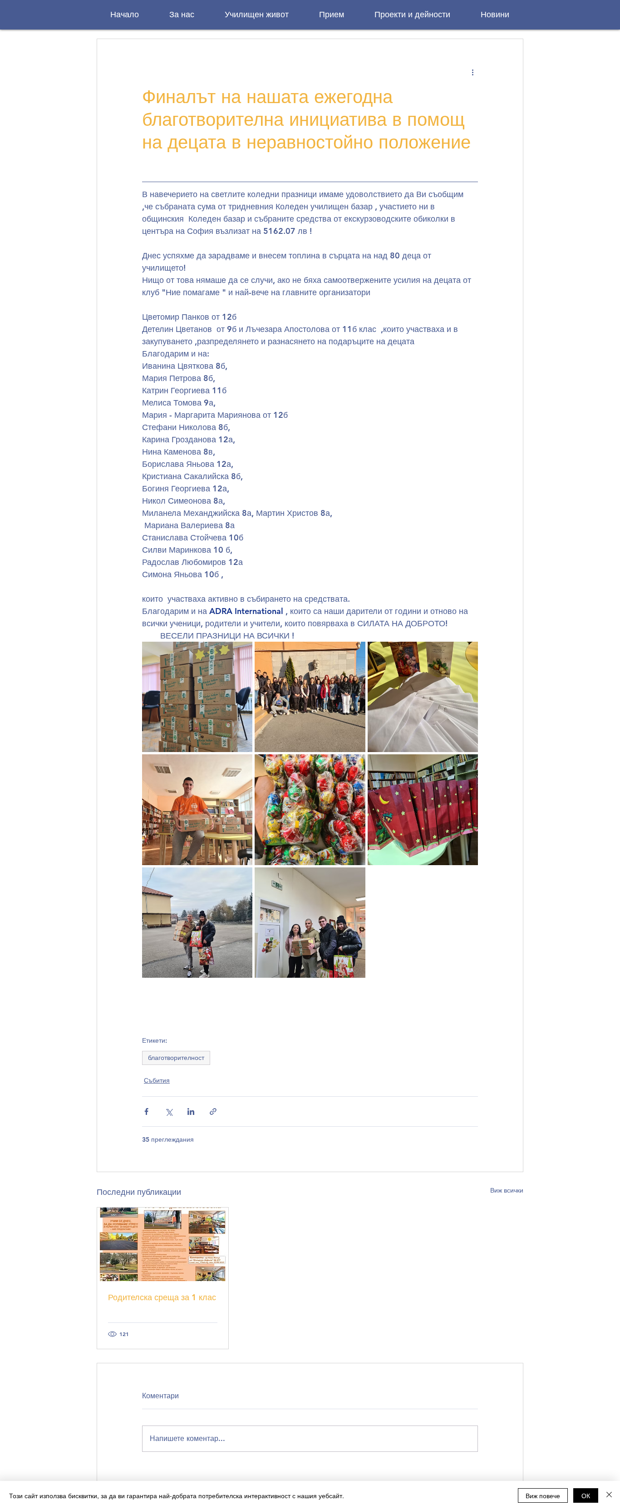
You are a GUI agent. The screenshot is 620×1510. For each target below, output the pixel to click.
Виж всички (506, 1190)
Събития (157, 1080)
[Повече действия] (472, 71)
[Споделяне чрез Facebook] (146, 1111)
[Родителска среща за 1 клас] (162, 1244)
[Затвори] (609, 1495)
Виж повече (543, 1495)
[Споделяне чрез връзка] (213, 1111)
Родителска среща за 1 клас (162, 1297)
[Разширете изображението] (197, 697)
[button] (181, 14)
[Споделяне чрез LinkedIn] (191, 1111)
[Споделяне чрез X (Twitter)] (168, 1111)
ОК (585, 1495)
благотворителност (176, 1058)
